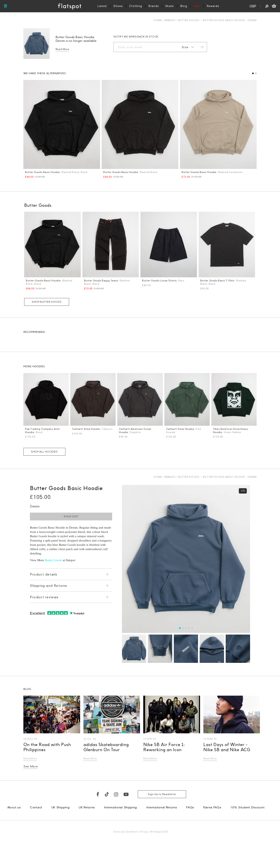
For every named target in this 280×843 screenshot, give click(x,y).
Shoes (118, 6)
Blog (183, 6)
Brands (154, 6)
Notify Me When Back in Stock (136, 36)
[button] (253, 73)
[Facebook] (98, 794)
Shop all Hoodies (44, 451)
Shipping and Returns (48, 586)
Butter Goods (188, 20)
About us (14, 807)
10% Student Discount (247, 807)
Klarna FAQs (212, 807)
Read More (62, 49)
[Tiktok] (107, 794)
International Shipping (120, 807)
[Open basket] (274, 6)
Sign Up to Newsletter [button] (162, 794)
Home (158, 20)
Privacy (144, 831)
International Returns (161, 807)
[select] (187, 47)
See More (30, 766)
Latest (102, 6)
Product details (43, 574)
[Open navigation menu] (5, 6)
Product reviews (44, 597)
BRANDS (170, 20)
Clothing (135, 6)
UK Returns (87, 807)
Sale (197, 6)
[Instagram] (116, 794)
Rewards (213, 6)
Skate (169, 6)
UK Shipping (60, 807)
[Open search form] (267, 6)
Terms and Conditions (125, 831)
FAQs (190, 807)
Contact (36, 807)
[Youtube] (126, 794)
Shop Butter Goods (46, 301)
